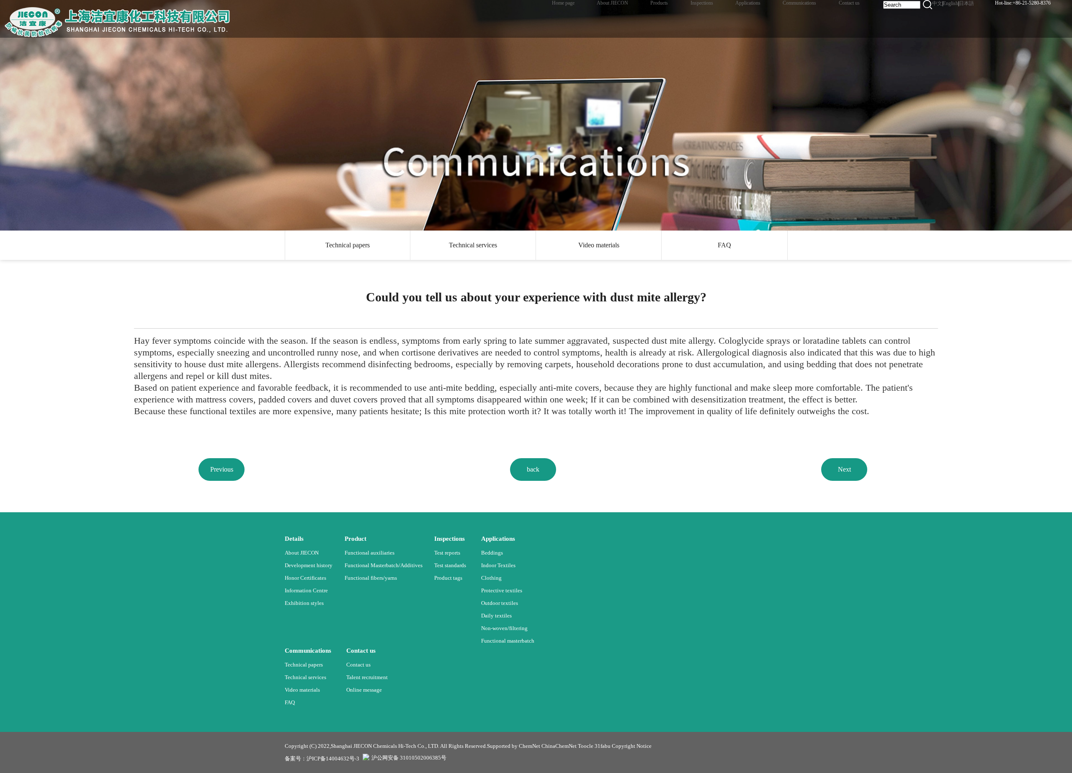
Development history (308, 565)
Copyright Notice (632, 746)
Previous (221, 469)
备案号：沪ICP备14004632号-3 (322, 758)
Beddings (492, 553)
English (950, 3)
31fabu (603, 746)
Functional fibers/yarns (371, 578)
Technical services (473, 245)
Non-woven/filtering (504, 628)
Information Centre (306, 590)
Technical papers (347, 245)
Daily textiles (496, 615)
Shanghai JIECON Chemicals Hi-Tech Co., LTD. (385, 746)
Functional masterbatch (507, 641)
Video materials (598, 245)
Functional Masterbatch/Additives (384, 565)
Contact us (358, 664)
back (533, 469)
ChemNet (529, 746)
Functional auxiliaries (369, 553)
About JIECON (302, 553)
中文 (937, 3)
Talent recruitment (367, 677)
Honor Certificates (305, 578)
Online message (364, 690)
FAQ (724, 245)
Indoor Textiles (498, 565)
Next (844, 469)
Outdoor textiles (499, 603)
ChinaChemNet (559, 746)
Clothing (491, 578)
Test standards (450, 565)
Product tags (448, 578)
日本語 (966, 3)
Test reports (447, 553)
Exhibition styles (304, 603)
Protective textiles (501, 590)
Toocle (585, 746)
